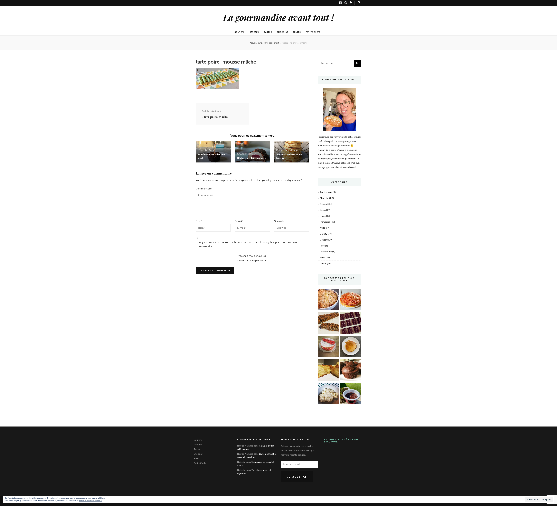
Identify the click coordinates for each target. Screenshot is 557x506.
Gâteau (323, 233)
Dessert (252, 154)
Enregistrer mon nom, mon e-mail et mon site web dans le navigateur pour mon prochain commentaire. (247, 244)
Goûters (239, 32)
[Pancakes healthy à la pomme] (350, 347)
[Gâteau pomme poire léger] (328, 370)
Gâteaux (254, 32)
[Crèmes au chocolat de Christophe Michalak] (350, 394)
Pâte (322, 245)
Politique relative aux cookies (90, 500)
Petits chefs (326, 251)
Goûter (294, 150)
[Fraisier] (328, 347)
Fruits (297, 32)
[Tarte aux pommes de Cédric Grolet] (350, 300)
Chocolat (282, 32)
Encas (212, 150)
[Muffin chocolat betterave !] (350, 370)
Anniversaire (326, 192)
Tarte (322, 257)
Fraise (323, 216)
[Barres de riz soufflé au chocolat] (328, 323)
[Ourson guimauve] (350, 323)
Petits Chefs (313, 32)
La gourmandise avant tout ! (278, 17)
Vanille (323, 263)
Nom (199, 221)
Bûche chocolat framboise (251, 158)
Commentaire (203, 188)
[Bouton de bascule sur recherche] (359, 2)
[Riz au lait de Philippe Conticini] (328, 394)
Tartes (268, 32)
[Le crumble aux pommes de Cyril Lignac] (328, 300)
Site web (279, 221)
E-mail (239, 221)
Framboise (325, 222)
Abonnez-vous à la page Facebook (341, 440)
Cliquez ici (297, 476)
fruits (260, 42)
